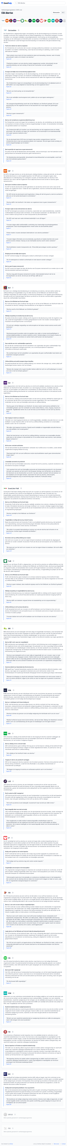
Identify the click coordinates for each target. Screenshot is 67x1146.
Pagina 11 (8, 228)
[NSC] (60, 20)
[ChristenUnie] (3, 20)
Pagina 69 (8, 715)
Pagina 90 (8, 586)
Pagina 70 (8, 311)
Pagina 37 (8, 1021)
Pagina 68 (8, 1104)
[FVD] (57, 20)
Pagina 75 (8, 723)
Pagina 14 (8, 882)
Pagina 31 (8, 983)
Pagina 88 (8, 926)
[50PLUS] (64, 20)
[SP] (41, 20)
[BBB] (26, 20)
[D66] (34, 20)
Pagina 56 (8, 1064)
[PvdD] (22, 20)
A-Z (63, 12)
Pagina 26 (8, 59)
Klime (11, 1144)
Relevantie (56, 12)
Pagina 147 (9, 515)
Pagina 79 (8, 662)
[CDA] (49, 20)
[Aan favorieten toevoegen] (18, 30)
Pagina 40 (8, 804)
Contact (64, 1144)
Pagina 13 (8, 863)
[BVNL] (30, 20)
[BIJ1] (11, 20)
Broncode (56, 1144)
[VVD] (45, 20)
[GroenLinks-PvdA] (18, 20)
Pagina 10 (8, 197)
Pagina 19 (8, 204)
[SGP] (7, 20)
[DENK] (53, 20)
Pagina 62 (8, 277)
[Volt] (14, 20)
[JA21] (37, 20)
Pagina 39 (8, 755)
